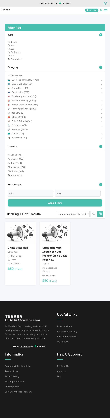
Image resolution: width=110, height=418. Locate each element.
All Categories (15, 75)
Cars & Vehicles (22, 84)
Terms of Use (11, 371)
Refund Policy (12, 376)
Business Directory (67, 331)
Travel (18, 133)
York (14, 259)
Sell (12, 45)
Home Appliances (24, 108)
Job (12, 55)
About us (61, 371)
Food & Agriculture (24, 96)
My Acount (62, 341)
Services (20, 129)
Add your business (66, 336)
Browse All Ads (64, 326)
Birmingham (17, 167)
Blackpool (16, 171)
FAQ (59, 376)
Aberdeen (16, 158)
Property (19, 125)
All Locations (14, 154)
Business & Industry (25, 79)
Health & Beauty (24, 100)
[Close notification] (105, 3)
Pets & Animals (22, 121)
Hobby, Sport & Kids (25, 104)
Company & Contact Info (18, 366)
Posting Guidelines (14, 381)
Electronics (20, 92)
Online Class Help (18, 247)
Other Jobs (13, 252)
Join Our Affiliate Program (18, 391)
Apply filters (55, 202)
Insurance (19, 137)
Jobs (18, 112)
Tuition (45, 264)
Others (19, 117)
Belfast (15, 163)
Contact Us (63, 366)
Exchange (15, 52)
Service (14, 42)
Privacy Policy (12, 386)
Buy (12, 48)
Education (20, 88)
